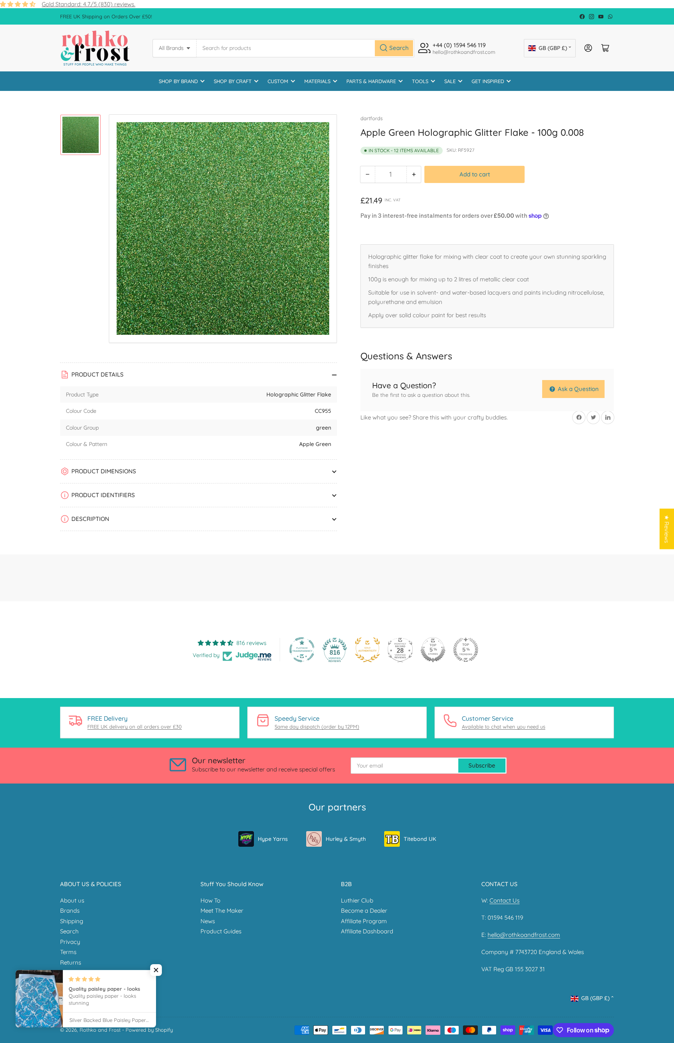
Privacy (70, 941)
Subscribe (481, 765)
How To (210, 900)
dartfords (371, 118)
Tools (420, 81)
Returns (70, 962)
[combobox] (305, 48)
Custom (278, 81)
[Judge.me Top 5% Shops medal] (432, 649)
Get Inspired (488, 81)
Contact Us (505, 900)
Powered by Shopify (149, 1030)
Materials (317, 81)
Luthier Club (357, 900)
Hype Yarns (273, 838)
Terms (68, 952)
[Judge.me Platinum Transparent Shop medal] (301, 649)
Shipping (71, 921)
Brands (70, 910)
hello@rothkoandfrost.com (524, 934)
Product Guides (220, 931)
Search (69, 931)
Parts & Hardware (371, 81)
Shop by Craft (233, 81)
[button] (156, 970)
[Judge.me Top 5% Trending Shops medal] (465, 649)
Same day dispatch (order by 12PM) (317, 726)
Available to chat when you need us (503, 726)
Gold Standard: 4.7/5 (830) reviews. (88, 4)
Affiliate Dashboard (367, 931)
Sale (450, 81)
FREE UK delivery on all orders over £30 (134, 726)
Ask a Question (577, 389)
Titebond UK (420, 838)
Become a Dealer (364, 910)
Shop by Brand (178, 81)
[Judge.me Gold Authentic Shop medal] (367, 649)
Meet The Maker (221, 910)
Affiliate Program (364, 921)
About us (72, 900)
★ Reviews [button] (666, 529)
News (207, 921)
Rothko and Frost (100, 1030)
